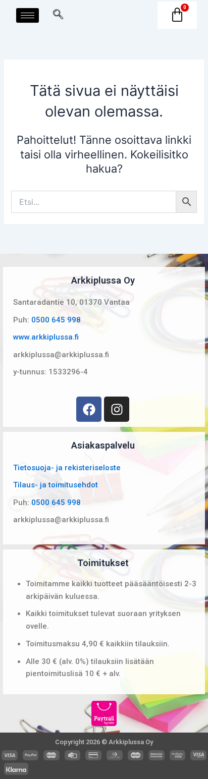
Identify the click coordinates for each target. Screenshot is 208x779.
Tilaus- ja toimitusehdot (55, 484)
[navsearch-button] (58, 15)
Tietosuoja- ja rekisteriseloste (67, 467)
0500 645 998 (56, 319)
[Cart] (177, 15)
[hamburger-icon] (27, 15)
